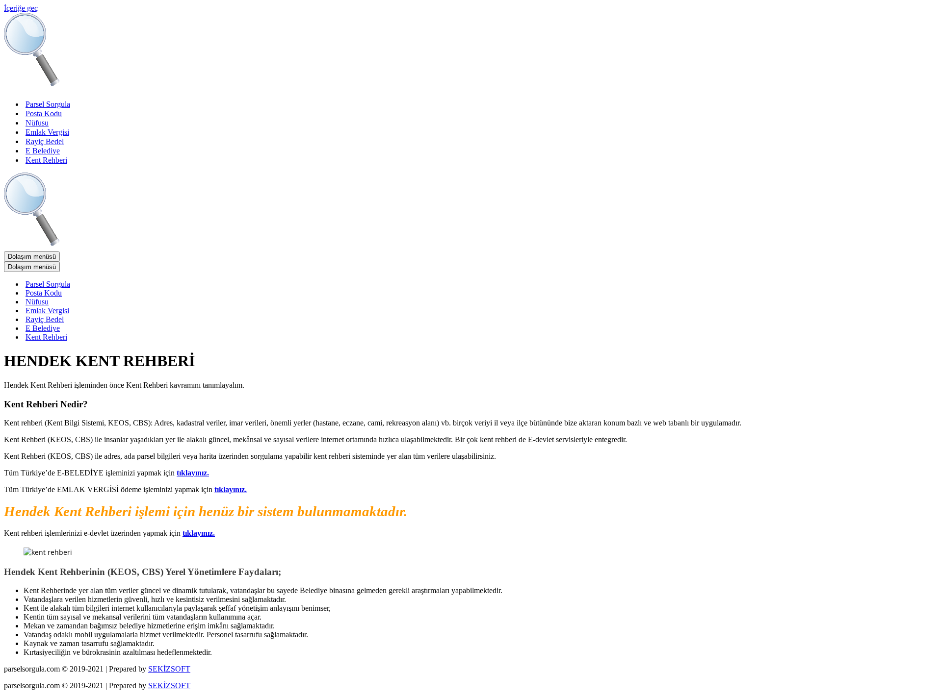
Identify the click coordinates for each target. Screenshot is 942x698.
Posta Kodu (44, 113)
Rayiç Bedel (45, 141)
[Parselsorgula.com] (200, 87)
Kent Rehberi (46, 160)
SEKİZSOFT (169, 669)
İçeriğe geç (21, 8)
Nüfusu (37, 123)
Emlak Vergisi (47, 132)
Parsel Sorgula (48, 104)
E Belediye (43, 151)
